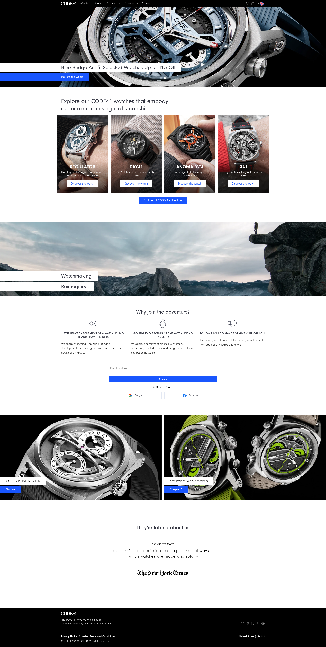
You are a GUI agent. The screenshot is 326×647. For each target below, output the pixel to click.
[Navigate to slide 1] (161, 78)
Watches (85, 3)
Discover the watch (82, 183)
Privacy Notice (69, 636)
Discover (10, 489)
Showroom (131, 3)
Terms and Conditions (102, 636)
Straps (98, 3)
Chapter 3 (176, 489)
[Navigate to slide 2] (164, 78)
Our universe (113, 3)
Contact (146, 3)
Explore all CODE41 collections (163, 200)
